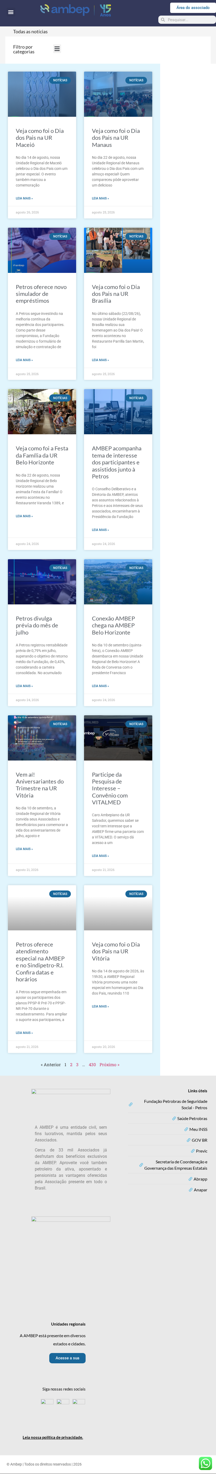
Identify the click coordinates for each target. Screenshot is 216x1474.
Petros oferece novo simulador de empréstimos (41, 293)
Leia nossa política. (53, 1437)
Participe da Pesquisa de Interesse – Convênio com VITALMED (110, 788)
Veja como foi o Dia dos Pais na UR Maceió (40, 137)
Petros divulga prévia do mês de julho (37, 625)
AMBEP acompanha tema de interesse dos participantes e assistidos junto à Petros (116, 462)
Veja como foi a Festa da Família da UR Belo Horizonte (42, 455)
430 (92, 1064)
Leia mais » (24, 198)
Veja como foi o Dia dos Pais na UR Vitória (116, 951)
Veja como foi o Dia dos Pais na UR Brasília (116, 293)
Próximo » (109, 1064)
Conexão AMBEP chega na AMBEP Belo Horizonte (113, 625)
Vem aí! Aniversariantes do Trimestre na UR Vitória (40, 785)
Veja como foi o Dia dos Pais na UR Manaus (116, 137)
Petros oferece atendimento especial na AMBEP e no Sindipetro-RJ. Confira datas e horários (40, 962)
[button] (11, 12)
